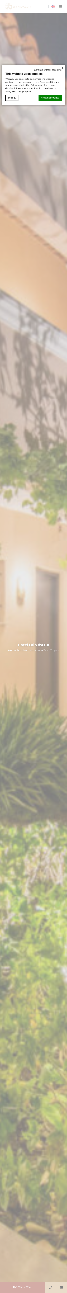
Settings (12, 97)
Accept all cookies (50, 97)
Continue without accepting (48, 70)
